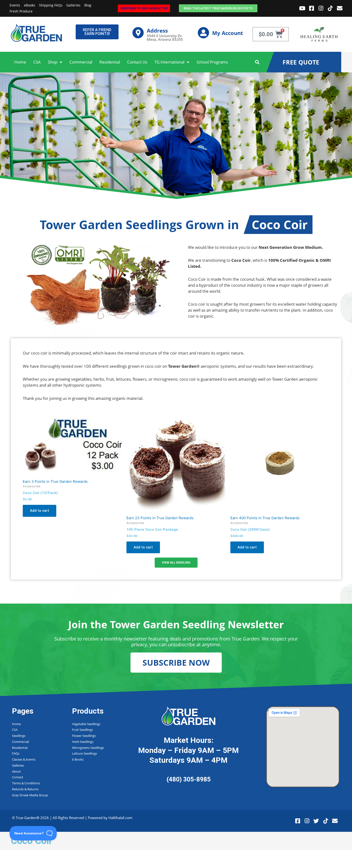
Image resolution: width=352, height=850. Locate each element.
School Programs (212, 62)
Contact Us (137, 62)
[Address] (138, 32)
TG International (169, 62)
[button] (257, 62)
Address (157, 30)
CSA (37, 62)
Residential (109, 62)
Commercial (80, 62)
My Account (227, 32)
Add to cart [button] (39, 510)
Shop (52, 62)
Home (20, 62)
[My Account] (203, 32)
